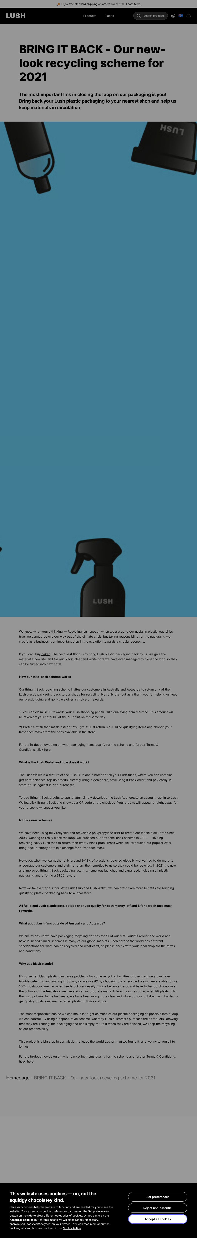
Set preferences (157, 1197)
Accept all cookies (158, 1219)
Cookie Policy (72, 1228)
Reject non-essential (157, 1208)
